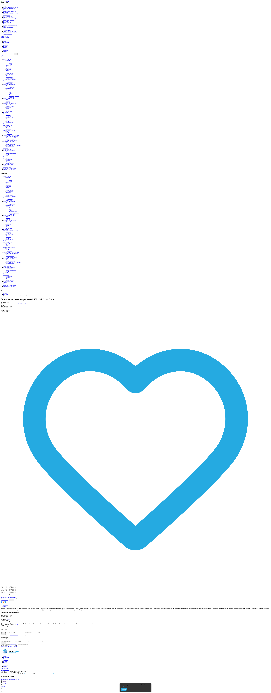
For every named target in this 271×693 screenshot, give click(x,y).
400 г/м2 (8, 619)
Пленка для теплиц (8, 27)
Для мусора (9, 134)
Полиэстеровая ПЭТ (11, 137)
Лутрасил (8, 121)
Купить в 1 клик (4, 600)
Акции (5, 48)
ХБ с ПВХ (8, 127)
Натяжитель (9, 142)
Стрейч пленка (7, 4)
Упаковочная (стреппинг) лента (11, 18)
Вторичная (8, 68)
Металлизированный (11, 79)
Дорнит (5, 28)
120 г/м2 (8, 99)
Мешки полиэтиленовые (9, 17)
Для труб (8, 107)
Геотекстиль (6, 26)
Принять (124, 689)
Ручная (8, 60)
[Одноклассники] (3, 602)
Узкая (7, 70)
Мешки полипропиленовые (10, 25)
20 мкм (10, 63)
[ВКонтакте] (1, 602)
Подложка (8, 110)
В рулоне (16, 624)
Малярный (8, 75)
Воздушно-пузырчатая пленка (10, 7)
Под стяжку (12, 87)
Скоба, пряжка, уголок (11, 140)
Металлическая (10, 139)
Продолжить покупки (14, 679)
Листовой (8, 104)
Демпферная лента (7, 34)
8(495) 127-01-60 (4, 36)
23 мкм (10, 64)
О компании (6, 42)
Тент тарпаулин (7, 30)
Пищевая (8, 69)
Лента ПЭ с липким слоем (9, 31)
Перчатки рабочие (7, 16)
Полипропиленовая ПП (12, 136)
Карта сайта (6, 51)
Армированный (10, 73)
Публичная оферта (28, 673)
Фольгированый (10, 106)
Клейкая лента (6, 15)
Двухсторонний (10, 78)
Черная (8, 66)
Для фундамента (10, 163)
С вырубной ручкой (11, 153)
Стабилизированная (14, 96)
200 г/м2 (8, 102)
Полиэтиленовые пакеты (9, 23)
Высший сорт (12, 91)
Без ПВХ (8, 126)
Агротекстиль (9, 117)
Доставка (5, 45)
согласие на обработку (14, 644)
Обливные (8, 129)
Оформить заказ (4, 679)
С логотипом (9, 77)
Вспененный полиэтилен (9, 11)
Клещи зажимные (10, 144)
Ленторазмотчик (10, 146)
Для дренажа (9, 159)
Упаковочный (9, 74)
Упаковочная (12, 97)
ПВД (7, 89)
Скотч (4, 6)
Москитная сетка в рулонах (10, 32)
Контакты (5, 50)
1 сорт (10, 92)
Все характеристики (5, 312)
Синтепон (5, 21)
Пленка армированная (8, 9)
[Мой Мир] (5, 602)
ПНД (7, 132)
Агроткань (8, 118)
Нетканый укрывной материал (10, 13)
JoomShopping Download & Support (9, 646)
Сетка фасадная (7, 22)
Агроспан (8, 116)
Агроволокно (9, 122)
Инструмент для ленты (8, 20)
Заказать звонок (4, 38)
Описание (5, 605)
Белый (5, 618)
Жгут (7, 108)
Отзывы (5, 43)
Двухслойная (9, 82)
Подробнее (123, 686)
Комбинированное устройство (13, 145)
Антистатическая (13, 94)
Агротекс (8, 120)
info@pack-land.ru (5, 37)
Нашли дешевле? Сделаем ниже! (8, 597)
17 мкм (10, 61)
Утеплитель (9, 111)
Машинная (8, 65)
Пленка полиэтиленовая (9, 8)
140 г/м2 (8, 101)
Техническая (9, 85)
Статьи (5, 47)
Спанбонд (5, 12)
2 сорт (10, 93)
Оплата (5, 46)
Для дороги (9, 161)
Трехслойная (9, 83)
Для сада (8, 160)
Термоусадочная (10, 88)
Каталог (5, 41)
